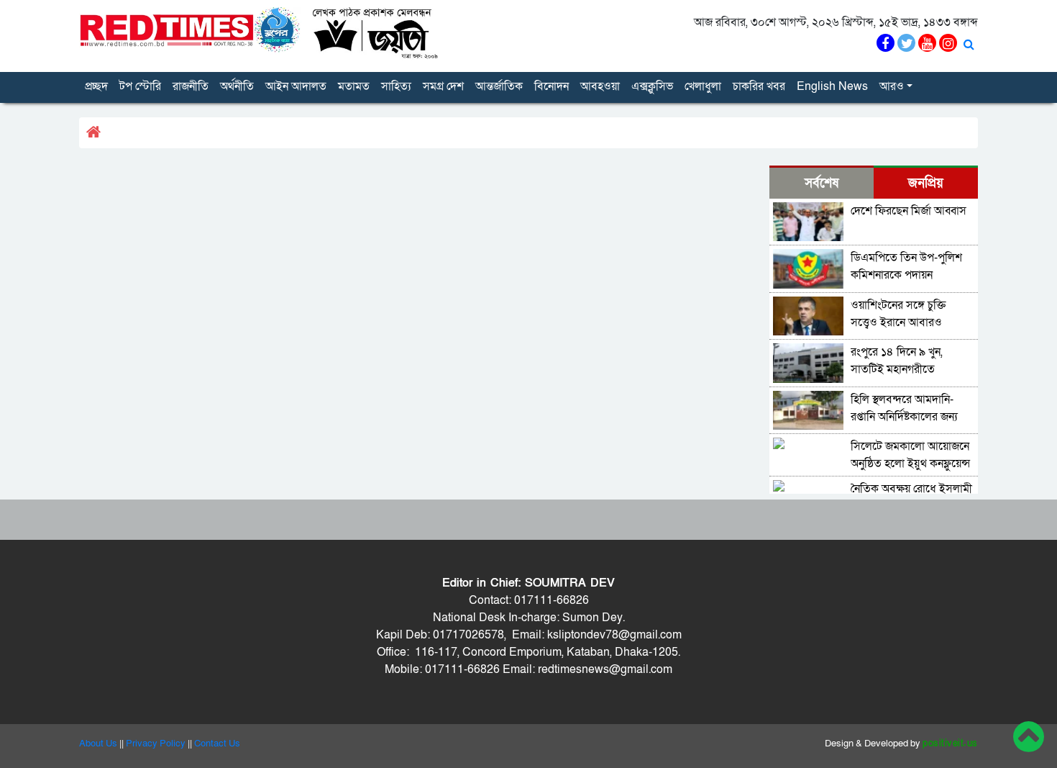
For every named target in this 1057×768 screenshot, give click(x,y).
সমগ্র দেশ (443, 86)
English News (832, 86)
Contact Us (217, 743)
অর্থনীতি (237, 86)
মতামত (354, 86)
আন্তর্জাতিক (499, 86)
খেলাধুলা (703, 86)
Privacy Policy (156, 743)
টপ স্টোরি (140, 86)
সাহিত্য (396, 86)
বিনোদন (551, 86)
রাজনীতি (191, 86)
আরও (891, 86)
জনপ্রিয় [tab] (925, 183)
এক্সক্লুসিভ (652, 86)
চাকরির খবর (759, 86)
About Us (98, 743)
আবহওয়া (600, 86)
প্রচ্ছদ (96, 86)
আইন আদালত (295, 86)
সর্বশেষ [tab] (821, 183)
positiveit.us (950, 743)
